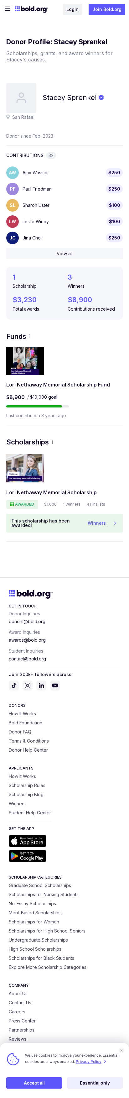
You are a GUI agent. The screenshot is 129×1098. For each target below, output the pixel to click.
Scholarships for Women (34, 921)
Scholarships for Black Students (41, 958)
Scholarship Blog (26, 794)
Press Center (22, 1020)
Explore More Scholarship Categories (47, 967)
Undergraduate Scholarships (38, 940)
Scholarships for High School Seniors (47, 930)
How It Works (22, 713)
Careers (17, 1011)
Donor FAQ (20, 731)
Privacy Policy (88, 1061)
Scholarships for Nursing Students (44, 894)
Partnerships (21, 1029)
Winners (17, 803)
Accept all (34, 1082)
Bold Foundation (25, 722)
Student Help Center (30, 812)
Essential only (95, 1082)
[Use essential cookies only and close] (121, 1050)
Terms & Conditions (29, 740)
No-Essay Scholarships (32, 903)
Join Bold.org (106, 9)
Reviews (17, 1039)
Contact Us (20, 1002)
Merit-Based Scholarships (35, 912)
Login (72, 9)
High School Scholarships (35, 949)
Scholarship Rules (27, 785)
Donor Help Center (28, 750)
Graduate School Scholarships (40, 885)
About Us (18, 993)
